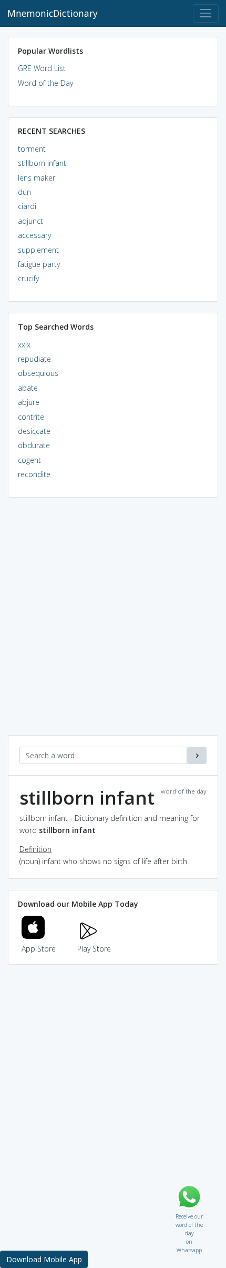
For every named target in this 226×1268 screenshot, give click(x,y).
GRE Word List (42, 68)
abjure (28, 402)
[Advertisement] (113, 622)
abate (28, 388)
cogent (29, 460)
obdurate (34, 445)
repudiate (34, 359)
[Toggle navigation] (206, 13)
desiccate (34, 431)
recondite (34, 474)
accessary (34, 235)
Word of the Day (45, 83)
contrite (31, 417)
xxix (24, 345)
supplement (38, 250)
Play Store (94, 949)
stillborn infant (42, 163)
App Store (39, 949)
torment (32, 149)
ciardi (27, 206)
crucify (28, 278)
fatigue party (39, 264)
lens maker (36, 178)
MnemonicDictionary (52, 13)
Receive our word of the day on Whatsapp (189, 1214)
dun (24, 192)
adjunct (30, 221)
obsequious (38, 373)
